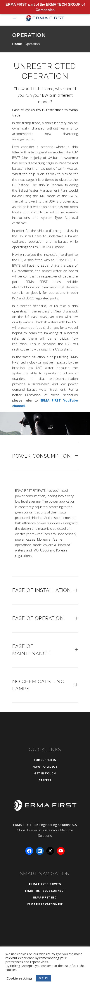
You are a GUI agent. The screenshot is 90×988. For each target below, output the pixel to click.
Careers (45, 780)
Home (17, 44)
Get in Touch (45, 773)
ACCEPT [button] (43, 978)
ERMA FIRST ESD (45, 897)
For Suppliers (45, 760)
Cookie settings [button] (20, 978)
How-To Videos (45, 767)
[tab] (45, 456)
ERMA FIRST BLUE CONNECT (45, 891)
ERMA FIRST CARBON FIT (45, 904)
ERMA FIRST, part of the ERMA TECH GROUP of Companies (45, 7)
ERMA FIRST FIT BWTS (45, 884)
